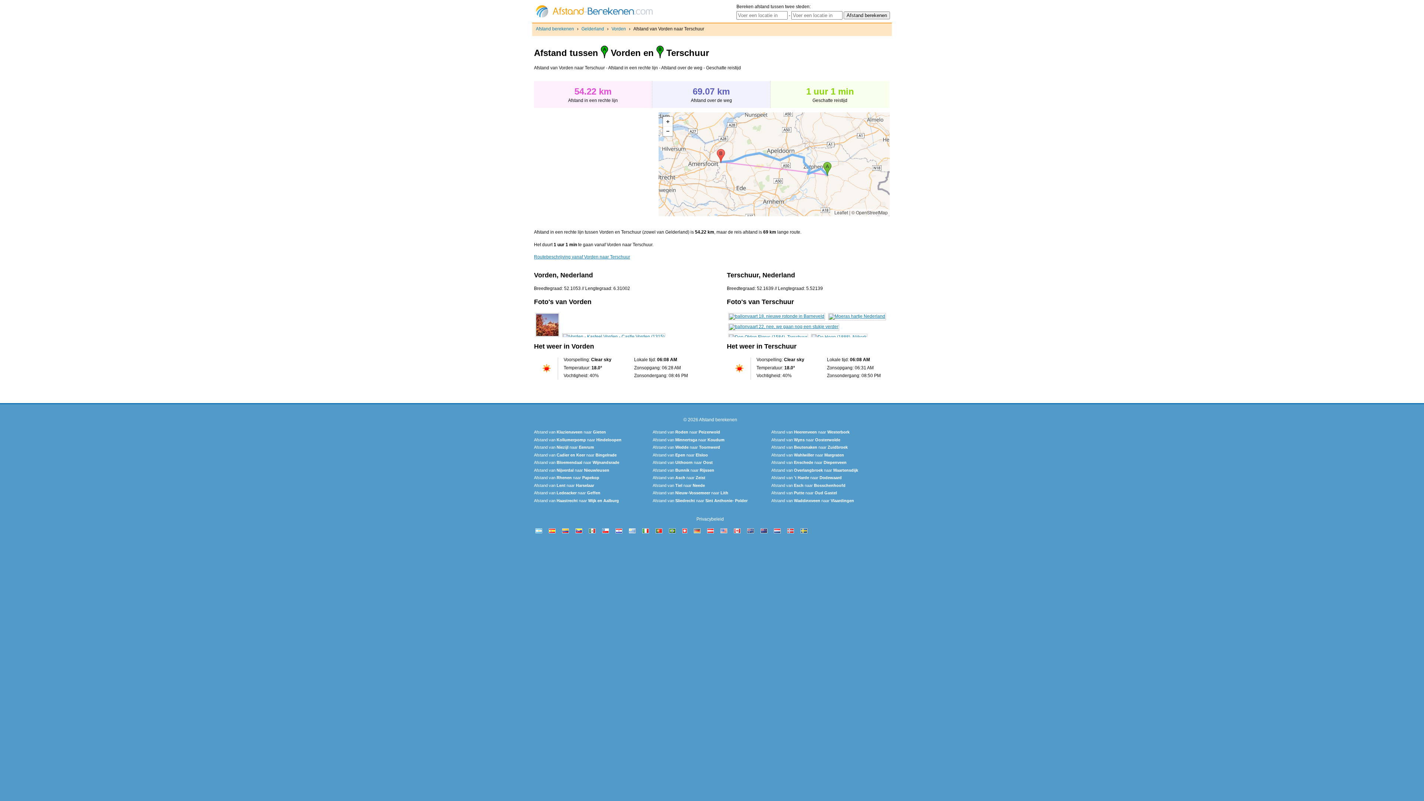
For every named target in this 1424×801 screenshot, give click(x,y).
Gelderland (592, 29)
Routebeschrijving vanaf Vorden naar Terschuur (582, 257)
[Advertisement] (596, 164)
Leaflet (841, 212)
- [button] (668, 131)
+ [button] (668, 121)
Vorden (619, 29)
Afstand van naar (570, 432)
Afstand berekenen (555, 29)
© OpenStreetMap (869, 212)
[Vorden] (547, 336)
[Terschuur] (777, 316)
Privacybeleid (710, 519)
